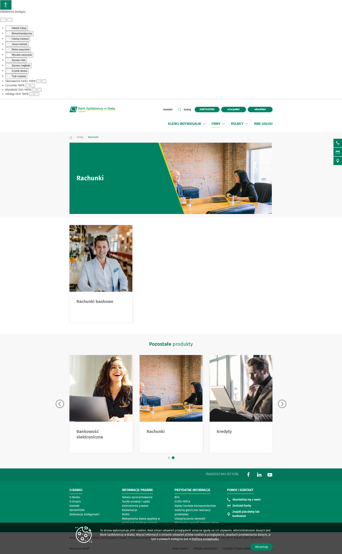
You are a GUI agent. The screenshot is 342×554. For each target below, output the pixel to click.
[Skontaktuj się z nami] (337, 143)
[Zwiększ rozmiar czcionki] (32, 85)
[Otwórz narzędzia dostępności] (5, 5)
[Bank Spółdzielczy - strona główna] (92, 110)
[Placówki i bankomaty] (337, 161)
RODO (125, 514)
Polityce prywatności (205, 539)
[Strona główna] (70, 137)
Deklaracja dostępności (84, 514)
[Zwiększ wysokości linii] (39, 90)
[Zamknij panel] (9, 20)
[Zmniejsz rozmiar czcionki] (27, 85)
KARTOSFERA (209, 109)
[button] (204, 123)
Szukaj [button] (187, 109)
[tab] (169, 458)
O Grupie (75, 501)
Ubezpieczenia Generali (190, 518)
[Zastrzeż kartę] (337, 152)
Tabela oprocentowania (137, 497)
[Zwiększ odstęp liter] (37, 94)
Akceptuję (261, 546)
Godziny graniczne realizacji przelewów (193, 512)
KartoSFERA (76, 510)
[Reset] (3, 20)
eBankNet (264, 109)
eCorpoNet (236, 109)
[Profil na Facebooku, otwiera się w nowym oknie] (248, 474)
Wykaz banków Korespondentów (195, 505)
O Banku (74, 497)
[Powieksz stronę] (44, 81)
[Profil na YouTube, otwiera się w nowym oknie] (270, 474)
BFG (177, 497)
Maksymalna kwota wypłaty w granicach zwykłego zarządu (141, 521)
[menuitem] (184, 123)
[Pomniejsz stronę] (38, 81)
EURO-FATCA (182, 501)
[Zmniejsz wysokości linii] (34, 90)
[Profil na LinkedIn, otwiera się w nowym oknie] (259, 474)
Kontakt (167, 109)
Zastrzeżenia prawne (135, 505)
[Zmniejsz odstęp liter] (31, 94)
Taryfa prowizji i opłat (136, 501)
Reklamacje (129, 510)
